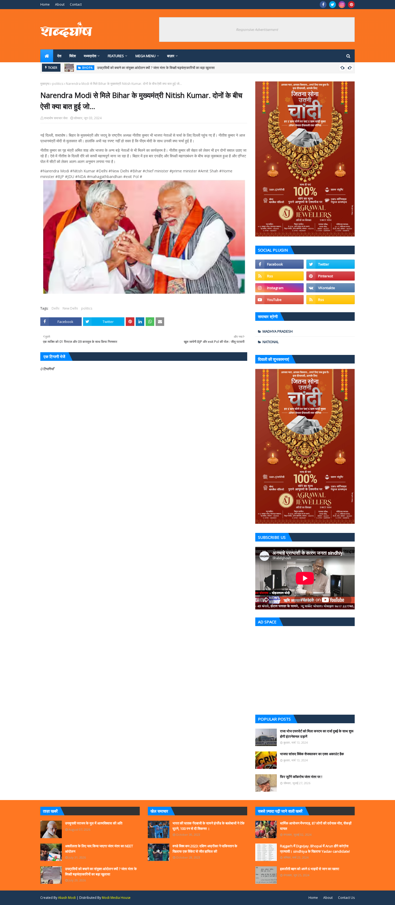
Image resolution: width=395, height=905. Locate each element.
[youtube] (279, 299)
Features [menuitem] (116, 55)
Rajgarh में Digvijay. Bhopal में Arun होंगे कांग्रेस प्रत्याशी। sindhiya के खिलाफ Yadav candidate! (315, 849)
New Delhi (70, 308)
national (271, 341)
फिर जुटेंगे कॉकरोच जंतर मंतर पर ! (301, 776)
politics (57, 83)
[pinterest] (351, 4)
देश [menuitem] (59, 55)
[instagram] (342, 4)
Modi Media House (116, 897)
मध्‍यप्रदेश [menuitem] (90, 55)
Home (45, 4)
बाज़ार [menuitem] (170, 55)
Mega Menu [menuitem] (145, 55)
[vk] (330, 287)
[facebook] (323, 4)
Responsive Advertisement (257, 29)
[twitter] (332, 4)
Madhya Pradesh (278, 331)
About (59, 4)
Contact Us (346, 897)
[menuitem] (46, 55)
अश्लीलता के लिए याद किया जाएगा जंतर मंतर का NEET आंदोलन (99, 849)
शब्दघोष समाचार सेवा (56, 118)
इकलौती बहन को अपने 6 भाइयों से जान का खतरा (309, 868)
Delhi (55, 308)
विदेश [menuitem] (72, 55)
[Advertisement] (305, 669)
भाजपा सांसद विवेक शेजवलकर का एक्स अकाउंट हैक (312, 753)
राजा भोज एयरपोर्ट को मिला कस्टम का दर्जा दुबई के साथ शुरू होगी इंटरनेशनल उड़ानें (316, 734)
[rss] (279, 276)
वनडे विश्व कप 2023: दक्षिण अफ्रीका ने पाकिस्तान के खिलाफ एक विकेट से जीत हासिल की (205, 849)
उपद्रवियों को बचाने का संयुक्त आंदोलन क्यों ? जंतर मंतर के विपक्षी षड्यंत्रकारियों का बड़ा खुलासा (156, 67)
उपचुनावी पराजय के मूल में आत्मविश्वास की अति (93, 823)
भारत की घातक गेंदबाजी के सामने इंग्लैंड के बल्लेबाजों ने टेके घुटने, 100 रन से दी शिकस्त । (209, 826)
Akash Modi (67, 897)
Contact (76, 4)
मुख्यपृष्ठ (44, 83)
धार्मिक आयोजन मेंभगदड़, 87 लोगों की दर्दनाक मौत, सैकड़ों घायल (315, 826)
